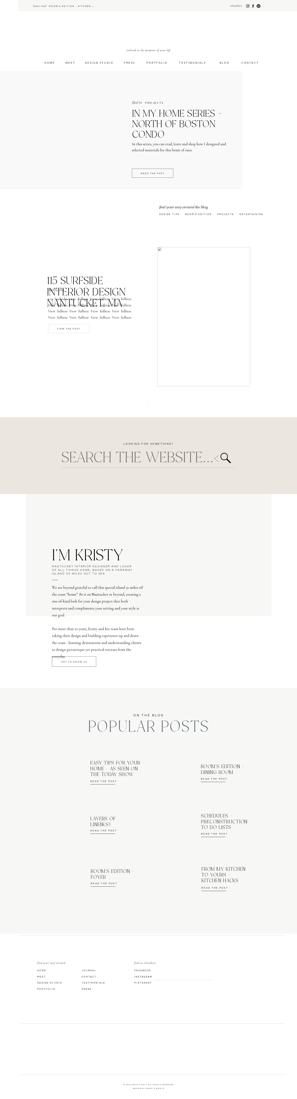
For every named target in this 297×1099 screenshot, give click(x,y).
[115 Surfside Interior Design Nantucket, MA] (204, 316)
